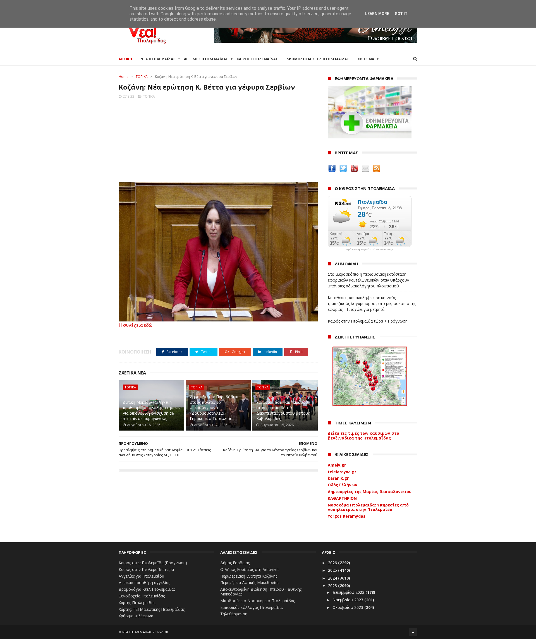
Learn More (377, 13)
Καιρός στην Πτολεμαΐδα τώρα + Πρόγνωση (368, 321)
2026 (333, 562)
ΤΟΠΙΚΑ (142, 76)
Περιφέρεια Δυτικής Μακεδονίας (249, 582)
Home (123, 76)
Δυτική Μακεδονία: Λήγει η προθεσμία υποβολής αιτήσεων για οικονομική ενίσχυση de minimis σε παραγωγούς (152, 410)
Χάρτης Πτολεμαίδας (137, 602)
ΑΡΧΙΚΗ (125, 59)
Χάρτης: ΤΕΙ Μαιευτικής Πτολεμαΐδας (152, 609)
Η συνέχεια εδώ (135, 325)
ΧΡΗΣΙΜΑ (366, 59)
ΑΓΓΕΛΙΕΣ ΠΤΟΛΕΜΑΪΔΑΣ (206, 59)
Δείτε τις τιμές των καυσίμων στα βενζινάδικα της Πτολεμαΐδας (363, 436)
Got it (401, 13)
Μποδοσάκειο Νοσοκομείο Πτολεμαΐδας (257, 600)
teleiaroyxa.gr (342, 471)
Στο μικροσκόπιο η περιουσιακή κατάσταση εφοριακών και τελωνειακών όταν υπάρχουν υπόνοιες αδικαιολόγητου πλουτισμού (368, 280)
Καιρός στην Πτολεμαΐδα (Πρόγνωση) (153, 562)
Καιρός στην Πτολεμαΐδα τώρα (146, 569)
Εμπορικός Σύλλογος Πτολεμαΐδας (251, 607)
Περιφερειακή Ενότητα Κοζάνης (248, 576)
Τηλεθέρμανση (233, 613)
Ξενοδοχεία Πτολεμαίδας (142, 596)
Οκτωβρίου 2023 (348, 607)
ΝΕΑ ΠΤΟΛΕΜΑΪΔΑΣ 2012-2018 (145, 632)
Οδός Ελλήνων (342, 484)
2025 (333, 570)
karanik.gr (338, 478)
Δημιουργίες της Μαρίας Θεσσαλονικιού (369, 491)
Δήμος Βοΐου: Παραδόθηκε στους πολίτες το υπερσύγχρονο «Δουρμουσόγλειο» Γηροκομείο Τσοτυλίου (214, 407)
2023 (333, 585)
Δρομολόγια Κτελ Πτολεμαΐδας (147, 589)
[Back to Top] (413, 632)
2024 (333, 578)
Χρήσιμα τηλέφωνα (136, 615)
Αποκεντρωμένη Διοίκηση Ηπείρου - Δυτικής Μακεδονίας (261, 592)
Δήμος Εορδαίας (235, 562)
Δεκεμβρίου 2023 (348, 592)
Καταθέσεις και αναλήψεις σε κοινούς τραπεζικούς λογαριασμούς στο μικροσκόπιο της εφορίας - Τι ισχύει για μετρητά (372, 303)
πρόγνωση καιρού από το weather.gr (369, 249)
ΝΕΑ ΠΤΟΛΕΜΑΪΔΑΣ (158, 59)
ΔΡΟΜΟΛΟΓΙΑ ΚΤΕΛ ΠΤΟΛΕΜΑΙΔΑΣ (318, 59)
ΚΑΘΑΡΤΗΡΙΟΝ (342, 498)
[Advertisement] (218, 139)
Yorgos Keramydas (346, 516)
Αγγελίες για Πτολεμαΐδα (141, 576)
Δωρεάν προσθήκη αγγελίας (144, 582)
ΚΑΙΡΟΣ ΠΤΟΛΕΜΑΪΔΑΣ (257, 59)
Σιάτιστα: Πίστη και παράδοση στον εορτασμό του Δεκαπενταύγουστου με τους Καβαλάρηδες (283, 410)
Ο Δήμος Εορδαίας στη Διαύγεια (249, 569)
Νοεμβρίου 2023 (348, 599)
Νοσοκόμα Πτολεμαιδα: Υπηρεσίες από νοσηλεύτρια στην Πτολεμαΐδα (368, 507)
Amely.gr (337, 465)
